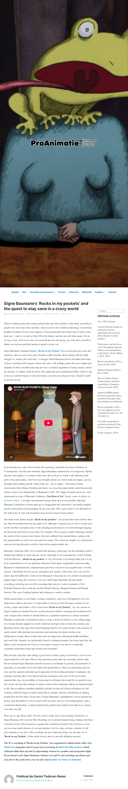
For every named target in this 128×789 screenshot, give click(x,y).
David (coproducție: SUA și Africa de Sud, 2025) (110, 363)
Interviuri (74, 292)
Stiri (24, 292)
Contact (112, 292)
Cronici (62, 292)
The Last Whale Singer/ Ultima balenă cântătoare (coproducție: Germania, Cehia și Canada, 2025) (109, 383)
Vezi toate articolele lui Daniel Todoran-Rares (34, 780)
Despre (15, 292)
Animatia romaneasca (41, 292)
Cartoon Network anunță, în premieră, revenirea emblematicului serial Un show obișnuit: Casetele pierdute (110, 332)
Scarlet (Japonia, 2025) (108, 432)
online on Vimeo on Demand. (66, 759)
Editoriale (87, 292)
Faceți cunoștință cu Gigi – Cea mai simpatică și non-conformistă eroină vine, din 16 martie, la (110, 411)
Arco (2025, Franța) (106, 321)
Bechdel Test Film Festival (69, 747)
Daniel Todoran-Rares (15, 314)
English (99, 292)
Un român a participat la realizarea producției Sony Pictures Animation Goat (109, 424)
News (38, 314)
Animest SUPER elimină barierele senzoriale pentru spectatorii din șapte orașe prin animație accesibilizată (110, 397)
